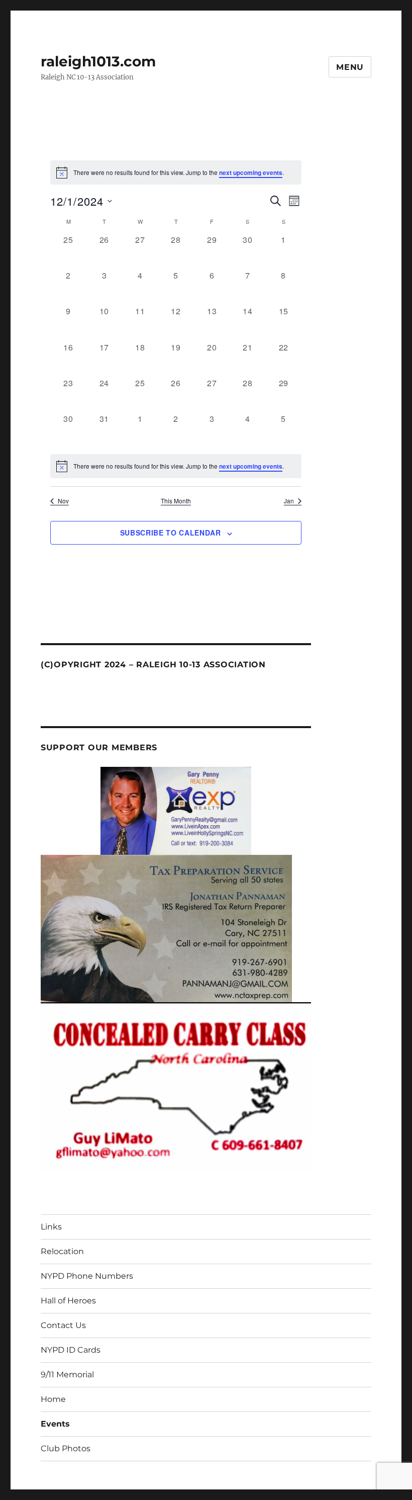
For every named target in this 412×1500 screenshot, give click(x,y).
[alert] (175, 466)
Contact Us (63, 1325)
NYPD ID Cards (70, 1350)
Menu (350, 67)
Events (55, 1424)
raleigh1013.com (98, 61)
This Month (176, 501)
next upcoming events (250, 172)
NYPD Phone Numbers (87, 1276)
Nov (63, 501)
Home (53, 1399)
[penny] (175, 810)
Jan (289, 501)
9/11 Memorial (67, 1374)
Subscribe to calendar (170, 532)
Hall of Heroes (68, 1300)
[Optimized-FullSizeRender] (166, 928)
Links (51, 1226)
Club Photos (65, 1448)
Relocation (62, 1251)
